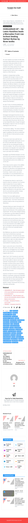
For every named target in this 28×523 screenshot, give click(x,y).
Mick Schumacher (6, 333)
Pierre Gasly (13, 335)
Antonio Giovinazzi (7, 316)
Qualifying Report (7, 336)
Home (4, 21)
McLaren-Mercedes (12, 331)
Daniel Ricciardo (20, 320)
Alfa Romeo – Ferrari (7, 312)
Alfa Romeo (15, 310)
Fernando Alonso (13, 322)
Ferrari (19, 322)
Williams (20, 340)
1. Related (7, 54)
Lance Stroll (5, 329)
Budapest (17, 318)
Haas (12, 323)
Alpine (14, 314)
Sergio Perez (21, 338)
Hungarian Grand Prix (14, 325)
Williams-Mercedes (7, 342)
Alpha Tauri (15, 312)
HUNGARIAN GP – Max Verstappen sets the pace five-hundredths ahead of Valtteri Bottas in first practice (14, 297)
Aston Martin (14, 316)
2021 (11, 310)
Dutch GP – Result (19, 490)
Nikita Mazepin (6, 335)
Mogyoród (13, 333)
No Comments (11, 44)
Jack (5, 44)
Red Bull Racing (6, 338)
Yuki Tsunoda (15, 342)
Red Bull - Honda (19, 336)
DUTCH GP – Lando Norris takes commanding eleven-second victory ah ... (7, 425)
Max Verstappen (19, 329)
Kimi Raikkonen (17, 327)
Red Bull (13, 336)
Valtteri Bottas (15, 340)
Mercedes (19, 331)
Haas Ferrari (16, 323)
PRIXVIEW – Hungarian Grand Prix (12, 304)
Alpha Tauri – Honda (7, 314)
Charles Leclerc (13, 320)
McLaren (5, 331)
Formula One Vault (14, 8)
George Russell (6, 323)
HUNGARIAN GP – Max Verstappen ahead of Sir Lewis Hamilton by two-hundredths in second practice (14, 292)
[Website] (14, 386)
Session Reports (10, 21)
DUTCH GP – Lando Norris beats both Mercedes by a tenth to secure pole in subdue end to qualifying (20, 501)
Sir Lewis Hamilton (7, 340)
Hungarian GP (6, 325)
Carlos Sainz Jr (6, 320)
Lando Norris (11, 329)
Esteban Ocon (6, 322)
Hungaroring (6, 327)
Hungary (11, 327)
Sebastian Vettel (14, 338)
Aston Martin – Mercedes (8, 318)
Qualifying (19, 335)
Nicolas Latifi (19, 333)
